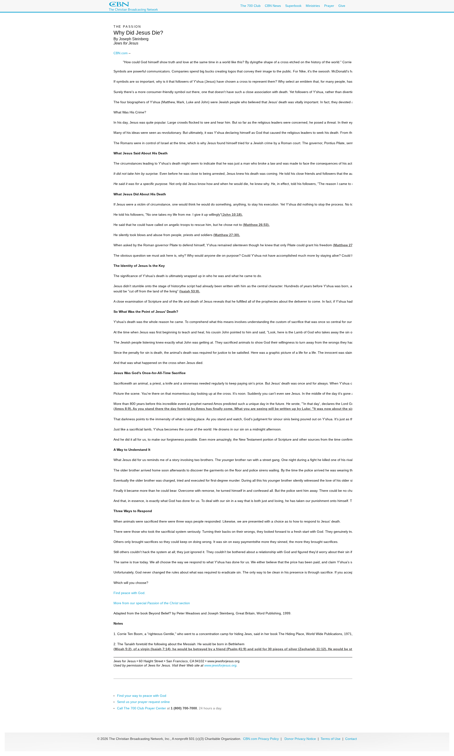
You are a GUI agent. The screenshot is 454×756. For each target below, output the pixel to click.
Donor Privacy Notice (300, 739)
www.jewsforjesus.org (220, 665)
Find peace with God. (129, 593)
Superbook (293, 6)
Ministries (313, 6)
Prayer (329, 6)
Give (341, 6)
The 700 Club (250, 6)
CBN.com (121, 53)
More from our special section (152, 603)
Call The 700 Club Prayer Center (141, 708)
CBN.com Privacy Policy (261, 739)
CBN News (273, 6)
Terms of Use (331, 739)
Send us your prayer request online (143, 702)
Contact (351, 739)
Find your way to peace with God (141, 696)
